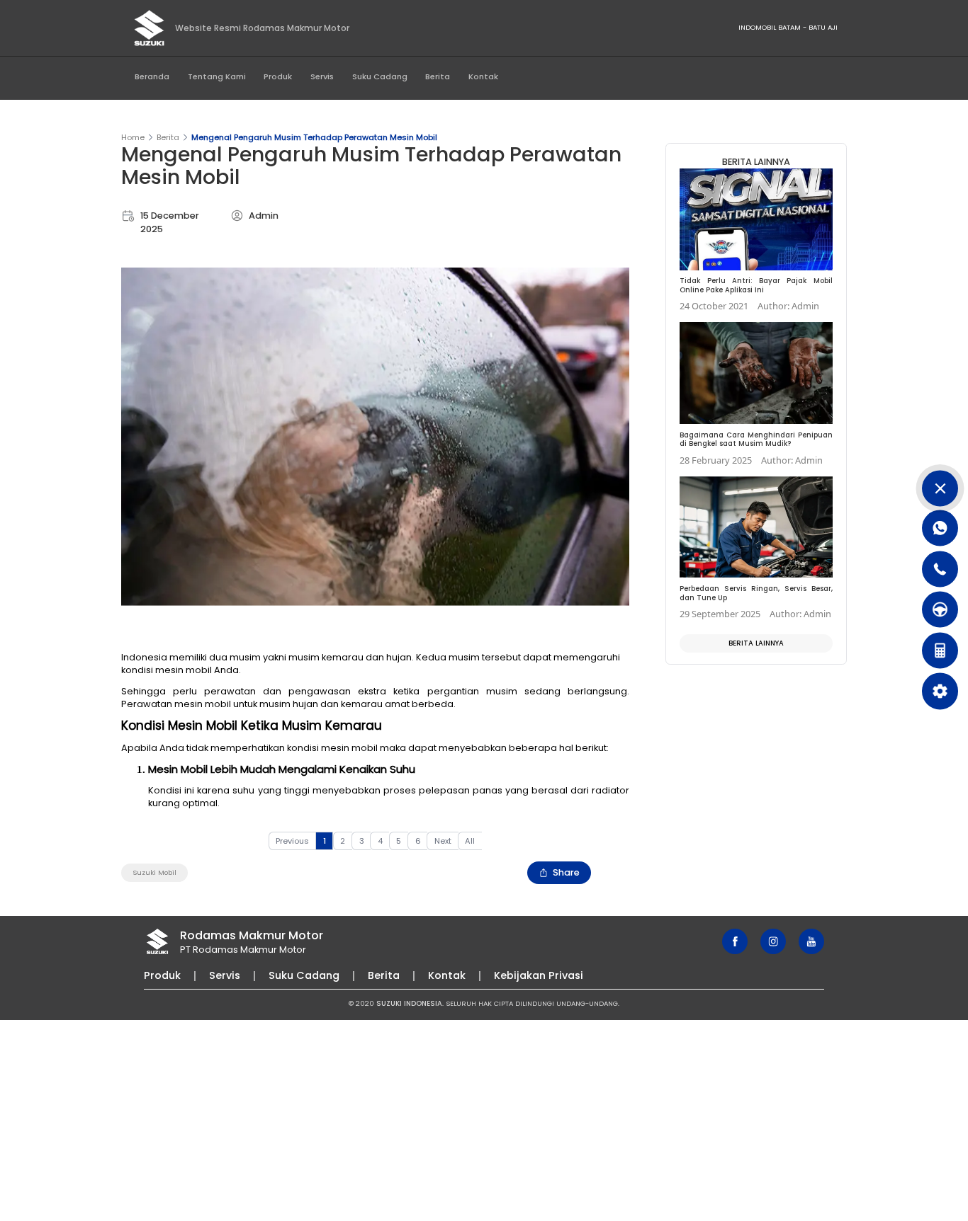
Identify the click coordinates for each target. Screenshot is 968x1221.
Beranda (152, 76)
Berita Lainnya (756, 643)
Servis (322, 76)
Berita (437, 76)
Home (133, 137)
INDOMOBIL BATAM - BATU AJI (788, 27)
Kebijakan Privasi (538, 975)
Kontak (483, 76)
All (470, 841)
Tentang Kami (217, 76)
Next (442, 841)
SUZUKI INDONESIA (409, 1003)
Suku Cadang (379, 76)
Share (566, 872)
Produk (278, 76)
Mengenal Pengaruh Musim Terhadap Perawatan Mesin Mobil (314, 137)
